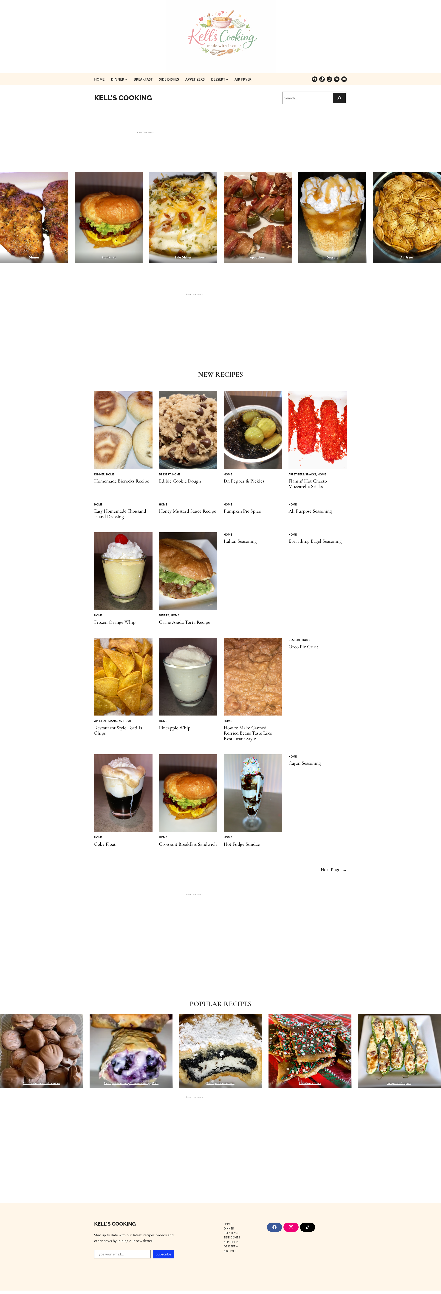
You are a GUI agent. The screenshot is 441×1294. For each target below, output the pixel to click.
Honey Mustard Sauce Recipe (187, 511)
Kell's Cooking (123, 98)
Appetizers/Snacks (302, 474)
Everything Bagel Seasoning (315, 541)
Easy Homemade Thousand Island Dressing (120, 513)
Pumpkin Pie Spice (242, 511)
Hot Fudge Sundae (242, 844)
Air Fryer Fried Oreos (220, 1083)
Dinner (99, 474)
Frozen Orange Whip (115, 622)
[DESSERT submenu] (227, 79)
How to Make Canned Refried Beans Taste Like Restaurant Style (248, 733)
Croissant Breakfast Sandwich (188, 844)
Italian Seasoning (240, 541)
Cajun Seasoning (304, 763)
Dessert (165, 474)
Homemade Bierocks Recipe (121, 481)
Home (110, 474)
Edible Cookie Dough (180, 481)
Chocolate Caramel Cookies (41, 1083)
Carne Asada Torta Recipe (184, 622)
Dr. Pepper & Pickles (244, 481)
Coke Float (105, 844)
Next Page (334, 869)
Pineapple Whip (174, 728)
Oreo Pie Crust (303, 647)
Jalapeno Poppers (399, 1083)
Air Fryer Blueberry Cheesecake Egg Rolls (131, 1083)
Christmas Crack (310, 1083)
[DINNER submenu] (126, 79)
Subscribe (163, 1254)
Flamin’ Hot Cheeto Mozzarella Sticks (307, 483)
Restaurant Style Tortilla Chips (118, 730)
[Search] (339, 98)
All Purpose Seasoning (310, 511)
